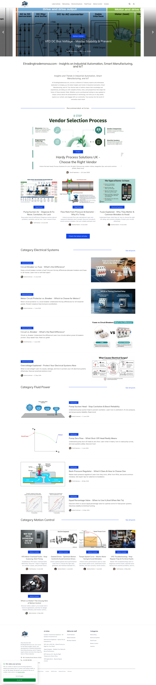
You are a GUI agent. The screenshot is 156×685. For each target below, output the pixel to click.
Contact (47, 671)
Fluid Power (87, 4)
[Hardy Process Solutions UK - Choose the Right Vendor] (78, 144)
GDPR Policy (54, 671)
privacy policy (21, 672)
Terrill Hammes (71, 634)
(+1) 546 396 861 (27, 660)
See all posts (130, 251)
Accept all (19, 680)
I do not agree (19, 676)
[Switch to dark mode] (133, 3)
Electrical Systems (76, 4)
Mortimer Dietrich (71, 640)
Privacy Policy (40, 671)
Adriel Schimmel (71, 637)
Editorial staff (72, 631)
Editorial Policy (62, 671)
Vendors (106, 4)
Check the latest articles (78, 236)
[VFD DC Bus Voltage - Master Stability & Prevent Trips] (78, 32)
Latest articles (56, 4)
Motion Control (97, 4)
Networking (65, 4)
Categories (94, 631)
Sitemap (70, 671)
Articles (46, 631)
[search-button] (129, 4)
